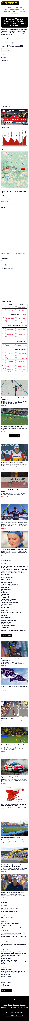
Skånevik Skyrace (6, 976)
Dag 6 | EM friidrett (6, 969)
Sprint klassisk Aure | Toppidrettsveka (12, 571)
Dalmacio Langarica (10, 331)
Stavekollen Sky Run (7, 614)
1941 (3, 317)
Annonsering (16, 1004)
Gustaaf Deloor (10, 307)
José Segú (22, 363)
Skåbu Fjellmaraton (7, 577)
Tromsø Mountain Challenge (9, 584)
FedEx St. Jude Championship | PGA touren (13, 952)
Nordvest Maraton (6, 589)
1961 (3, 368)
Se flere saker (5, 990)
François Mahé (22, 369)
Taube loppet (5, 594)
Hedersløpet (5, 587)
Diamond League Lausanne (12, 9)
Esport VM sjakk (5, 974)
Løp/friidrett (4, 496)
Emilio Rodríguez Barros (22, 337)
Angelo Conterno (10, 356)
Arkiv (8, 1007)
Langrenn (3, 405)
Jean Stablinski (10, 361)
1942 (3, 320)
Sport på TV (9, 7)
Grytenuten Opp (6, 619)
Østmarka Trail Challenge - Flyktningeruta (13, 630)
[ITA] (10, 355)
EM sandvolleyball (6, 957)
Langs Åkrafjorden (6, 600)
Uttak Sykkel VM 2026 (7, 917)
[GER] (10, 370)
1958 (3, 360)
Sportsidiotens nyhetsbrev (18, 11)
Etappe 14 (9, 43)
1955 (3, 352)
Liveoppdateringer (7, 205)
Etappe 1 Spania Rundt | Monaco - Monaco (13, 572)
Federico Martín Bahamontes (22, 358)
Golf (2, 897)
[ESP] (21, 306)
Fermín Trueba (22, 318)
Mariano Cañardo (21, 307)
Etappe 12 (3, 43)
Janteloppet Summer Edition (9, 602)
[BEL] (10, 306)
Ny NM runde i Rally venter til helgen (11, 927)
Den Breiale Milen (6, 617)
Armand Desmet (21, 366)
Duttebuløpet (5, 607)
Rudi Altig (10, 371)
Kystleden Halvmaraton (8, 581)
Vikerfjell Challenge (7, 609)
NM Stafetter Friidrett (7, 586)
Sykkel (15, 38)
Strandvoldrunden (6, 629)
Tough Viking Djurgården (8, 625)
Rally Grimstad (5, 574)
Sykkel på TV (4, 201)
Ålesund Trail (5, 597)
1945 (3, 328)
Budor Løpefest (6, 624)
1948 (3, 336)
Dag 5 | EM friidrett (6, 982)
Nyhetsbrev (13, 1007)
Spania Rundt (7, 11)
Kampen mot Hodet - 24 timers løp (11, 612)
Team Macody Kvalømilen (8, 599)
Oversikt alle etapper (18, 43)
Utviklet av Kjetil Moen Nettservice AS (14, 1015)
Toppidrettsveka (18, 7)
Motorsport (4, 783)
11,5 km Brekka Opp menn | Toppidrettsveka (14, 569)
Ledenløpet (4, 592)
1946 (3, 331)
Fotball (3, 431)
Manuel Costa (22, 334)
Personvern (22, 1004)
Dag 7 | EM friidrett (6, 958)
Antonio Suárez (10, 363)
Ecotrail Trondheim (7, 582)
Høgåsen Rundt (5, 591)
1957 (3, 357)
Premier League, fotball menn (10, 911)
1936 (3, 309)
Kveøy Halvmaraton (7, 605)
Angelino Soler (10, 369)
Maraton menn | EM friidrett (9, 960)
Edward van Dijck (10, 334)
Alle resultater (14, 13)
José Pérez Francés (22, 371)
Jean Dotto (10, 353)
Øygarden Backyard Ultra (8, 620)
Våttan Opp (4, 610)
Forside (5, 1004)
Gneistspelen (5, 627)
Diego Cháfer (21, 321)
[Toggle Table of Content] (8, 50)
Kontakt (10, 1004)
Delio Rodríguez (10, 329)
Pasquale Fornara (21, 361)
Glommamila (5, 576)
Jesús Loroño (21, 356)
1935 (3, 306)
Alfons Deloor (22, 310)
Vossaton (4, 615)
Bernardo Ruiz (10, 337)
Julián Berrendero (10, 318)
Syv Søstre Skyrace (6, 604)
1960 (3, 365)
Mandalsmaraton (6, 579)
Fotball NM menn (6, 567)
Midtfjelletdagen (6, 622)
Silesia (22, 9)
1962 (3, 370)
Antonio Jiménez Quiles (22, 353)
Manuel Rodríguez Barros (22, 345)
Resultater (3, 1007)
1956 (3, 355)
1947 (3, 333)
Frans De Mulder (10, 366)
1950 (3, 344)
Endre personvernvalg (23, 1007)
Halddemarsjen (5, 596)
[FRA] (10, 352)
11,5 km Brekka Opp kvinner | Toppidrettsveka (14, 566)
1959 (3, 363)
